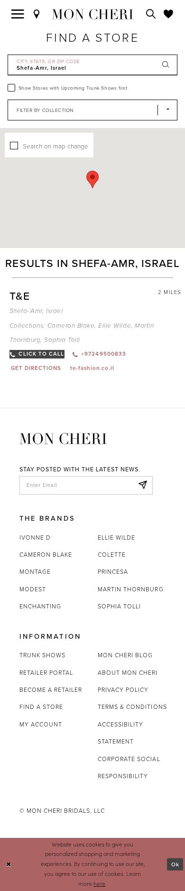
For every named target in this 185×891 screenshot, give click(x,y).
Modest (32, 589)
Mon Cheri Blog (125, 655)
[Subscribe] (143, 485)
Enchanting (40, 606)
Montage (35, 572)
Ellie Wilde (114, 326)
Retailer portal (46, 673)
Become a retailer (51, 690)
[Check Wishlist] (169, 14)
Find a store (41, 707)
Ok (175, 864)
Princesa (113, 572)
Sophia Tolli (62, 340)
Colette (112, 555)
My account (40, 724)
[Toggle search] (151, 14)
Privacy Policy (123, 690)
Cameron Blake (71, 326)
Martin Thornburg (131, 589)
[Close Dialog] (8, 864)
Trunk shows (42, 655)
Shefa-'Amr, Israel (36, 311)
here (99, 883)
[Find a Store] (37, 14)
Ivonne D (35, 537)
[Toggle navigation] (17, 14)
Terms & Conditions (132, 707)
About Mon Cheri (128, 673)
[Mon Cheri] (63, 437)
